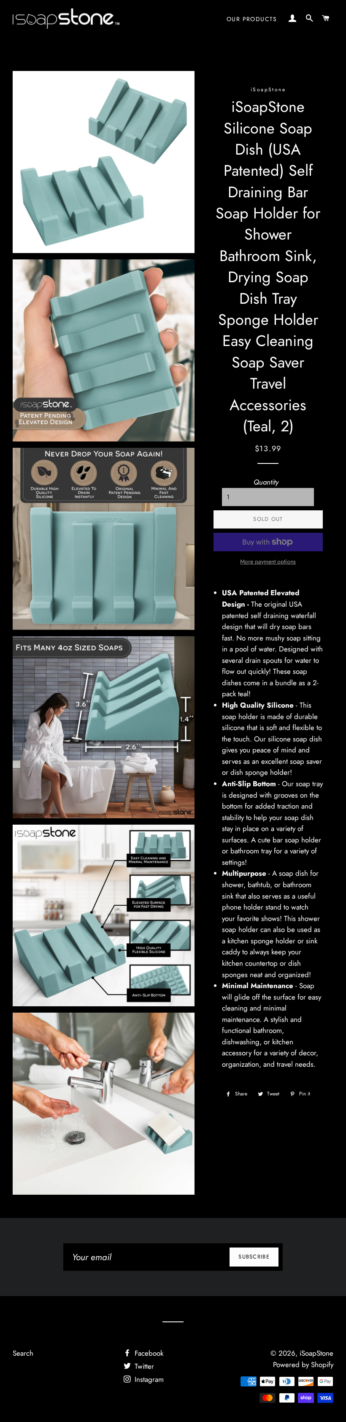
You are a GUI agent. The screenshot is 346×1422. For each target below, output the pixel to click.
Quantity (266, 482)
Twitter (143, 1366)
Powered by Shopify (303, 1364)
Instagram (148, 1379)
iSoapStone (316, 1353)
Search (23, 1353)
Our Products (252, 19)
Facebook (147, 1353)
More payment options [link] (268, 561)
